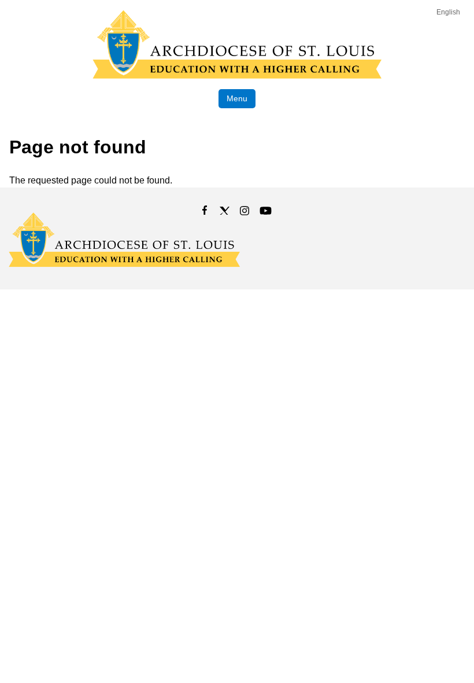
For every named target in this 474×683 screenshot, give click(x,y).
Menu (237, 98)
